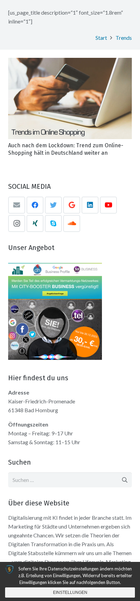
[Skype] (53, 223)
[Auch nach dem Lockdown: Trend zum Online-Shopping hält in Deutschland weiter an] (70, 98)
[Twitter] (53, 205)
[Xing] (35, 223)
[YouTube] (108, 205)
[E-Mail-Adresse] (16, 205)
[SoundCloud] (71, 223)
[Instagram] (16, 223)
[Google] (71, 205)
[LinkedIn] (90, 205)
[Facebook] (35, 205)
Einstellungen (70, 592)
